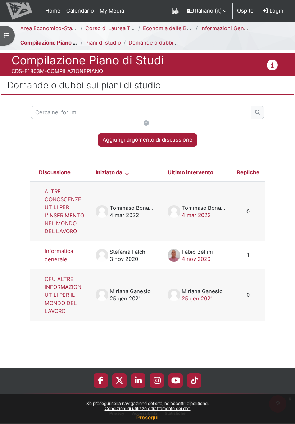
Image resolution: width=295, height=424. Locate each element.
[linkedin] (138, 380)
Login (275, 11)
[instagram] (157, 380)
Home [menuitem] (52, 11)
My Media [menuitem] (112, 11)
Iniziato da (109, 172)
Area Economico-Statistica (53, 28)
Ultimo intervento (190, 172)
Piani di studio (103, 43)
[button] (206, 11)
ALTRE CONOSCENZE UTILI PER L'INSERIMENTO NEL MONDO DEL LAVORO (64, 211)
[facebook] (100, 380)
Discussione (55, 172)
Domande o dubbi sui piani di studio (173, 43)
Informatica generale (59, 255)
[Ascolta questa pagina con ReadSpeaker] (175, 11)
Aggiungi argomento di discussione (147, 140)
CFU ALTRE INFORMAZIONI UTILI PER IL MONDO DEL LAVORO (64, 295)
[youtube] (175, 380)
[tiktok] (194, 380)
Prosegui (147, 417)
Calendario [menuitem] (80, 11)
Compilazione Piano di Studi (56, 43)
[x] (119, 380)
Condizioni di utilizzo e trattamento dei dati (148, 408)
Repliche (248, 172)
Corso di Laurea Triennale (118, 28)
